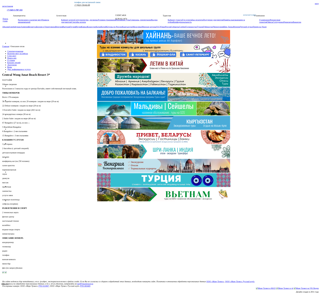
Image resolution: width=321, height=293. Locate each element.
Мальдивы (137, 27)
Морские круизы (149, 27)
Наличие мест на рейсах (17, 53)
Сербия (182, 27)
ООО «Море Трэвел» (215, 281)
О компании (264, 20)
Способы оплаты (78, 22)
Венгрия (59, 27)
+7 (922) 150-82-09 (82, 5)
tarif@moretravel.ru (85, 284)
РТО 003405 (85, 286)
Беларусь (32, 27)
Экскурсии (12, 65)
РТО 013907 (43, 286)
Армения (24, 27)
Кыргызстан (127, 27)
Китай (103, 27)
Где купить (187, 20)
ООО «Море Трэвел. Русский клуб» (240, 281)
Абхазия (5, 27)
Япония (236, 27)
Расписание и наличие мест (30, 20)
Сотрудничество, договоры (86, 20)
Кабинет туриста (175, 20)
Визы (9, 67)
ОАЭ (158, 27)
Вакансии (297, 22)
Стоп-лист (11, 56)
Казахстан (91, 27)
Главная (5, 46)
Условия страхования (107, 20)
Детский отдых (246, 27)
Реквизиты (288, 22)
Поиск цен (11, 58)
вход (317, 4)
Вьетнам (66, 27)
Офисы (270, 22)
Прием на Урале (260, 27)
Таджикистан (191, 27)
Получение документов (213, 20)
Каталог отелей (13, 63)
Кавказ (84, 27)
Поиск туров (5, 20)
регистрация (7, 6)
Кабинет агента (67, 20)
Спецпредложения (15, 51)
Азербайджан (15, 27)
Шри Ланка (228, 27)
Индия (78, 27)
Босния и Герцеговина (45, 27)
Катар (98, 27)
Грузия (73, 27)
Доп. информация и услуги (19, 69)
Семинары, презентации (140, 20)
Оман (162, 27)
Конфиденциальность (182, 22)
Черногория (218, 27)
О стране (11, 60)
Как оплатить (197, 20)
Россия (168, 27)
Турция (200, 27)
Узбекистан (208, 27)
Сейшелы (175, 27)
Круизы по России (114, 27)
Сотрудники (278, 22)
